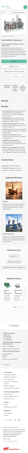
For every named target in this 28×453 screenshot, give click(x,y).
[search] (25, 2)
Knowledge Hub (8, 413)
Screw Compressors (9, 379)
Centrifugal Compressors (10, 374)
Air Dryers (6, 383)
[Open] (25, 7)
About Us (6, 415)
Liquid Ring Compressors (10, 377)
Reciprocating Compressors (11, 381)
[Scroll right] (10, 307)
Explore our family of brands (10, 427)
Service (6, 404)
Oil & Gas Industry (8, 394)
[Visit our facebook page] (14, 420)
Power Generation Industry (11, 396)
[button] (14, 101)
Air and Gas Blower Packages (11, 388)
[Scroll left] (4, 307)
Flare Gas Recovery (9, 398)
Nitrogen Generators (9, 386)
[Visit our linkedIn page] (19, 420)
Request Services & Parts (10, 407)
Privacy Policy (6, 438)
